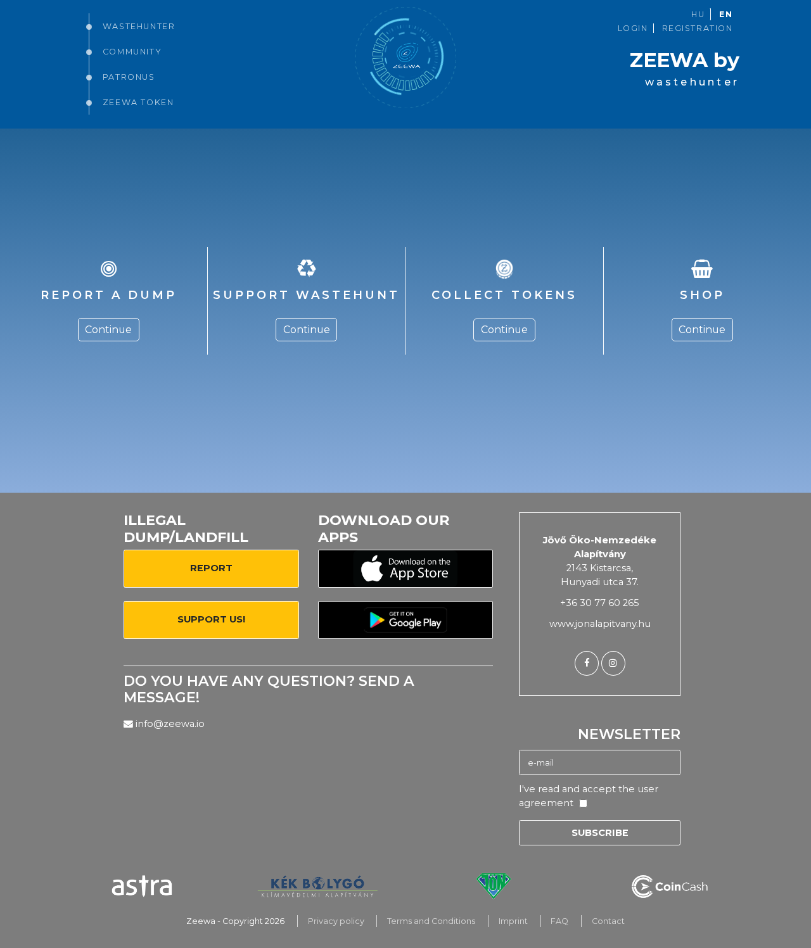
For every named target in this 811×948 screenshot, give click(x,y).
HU (698, 14)
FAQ (559, 921)
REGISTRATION (697, 28)
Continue (108, 330)
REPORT (211, 568)
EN (725, 14)
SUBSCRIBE (600, 832)
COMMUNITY (132, 51)
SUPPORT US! (211, 619)
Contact (608, 921)
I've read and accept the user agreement (588, 796)
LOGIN (633, 28)
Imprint (513, 921)
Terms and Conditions (431, 921)
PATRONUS (129, 77)
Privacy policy (336, 921)
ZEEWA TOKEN (138, 102)
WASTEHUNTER (139, 26)
